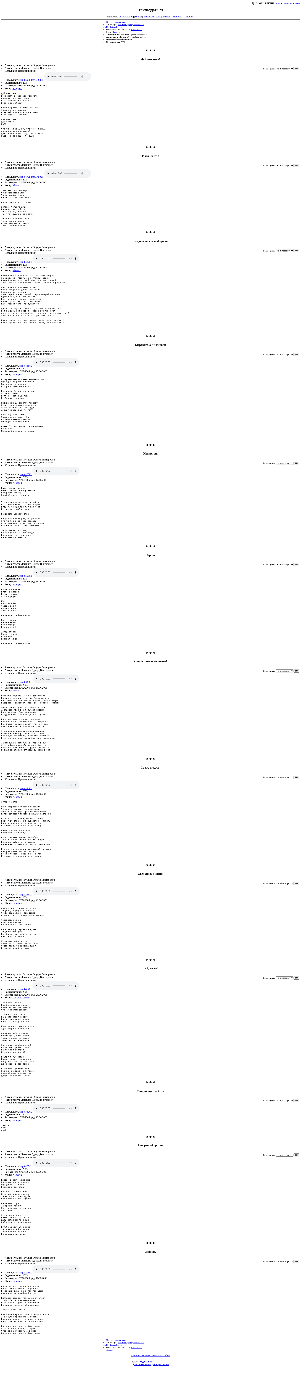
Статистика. (136, 29)
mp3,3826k (26, 1111)
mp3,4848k (26, 788)
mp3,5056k (26, 575)
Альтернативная (21, 997)
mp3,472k (25, 176)
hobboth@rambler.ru (113, 27)
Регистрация (126, 16)
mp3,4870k (26, 262)
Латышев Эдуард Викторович (131, 24)
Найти (138, 16)
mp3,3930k (37, 80)
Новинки (177, 16)
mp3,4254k (26, 1166)
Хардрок (116, 32)
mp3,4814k (26, 365)
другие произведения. (287, 3)
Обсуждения (163, 16)
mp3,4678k (26, 989)
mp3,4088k (26, 474)
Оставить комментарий (116, 22)
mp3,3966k (26, 682)
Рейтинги (149, 16)
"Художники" (146, 1361)
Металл (17, 185)
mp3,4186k (26, 1272)
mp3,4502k (37, 176)
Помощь (189, 16)
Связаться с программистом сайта (150, 1355)
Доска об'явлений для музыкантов (150, 1364)
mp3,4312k (26, 894)
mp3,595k (25, 80)
